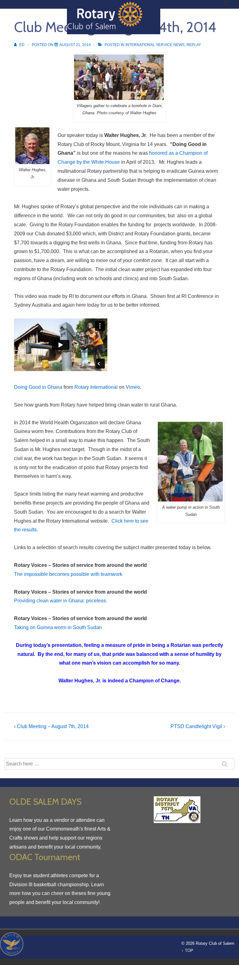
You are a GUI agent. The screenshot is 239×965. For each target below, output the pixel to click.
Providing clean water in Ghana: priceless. (60, 600)
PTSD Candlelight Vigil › (198, 726)
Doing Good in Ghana (38, 387)
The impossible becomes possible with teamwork (68, 574)
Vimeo (133, 387)
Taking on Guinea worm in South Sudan (58, 627)
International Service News (155, 45)
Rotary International (96, 387)
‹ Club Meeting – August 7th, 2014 (51, 726)
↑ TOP (187, 950)
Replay (193, 45)
